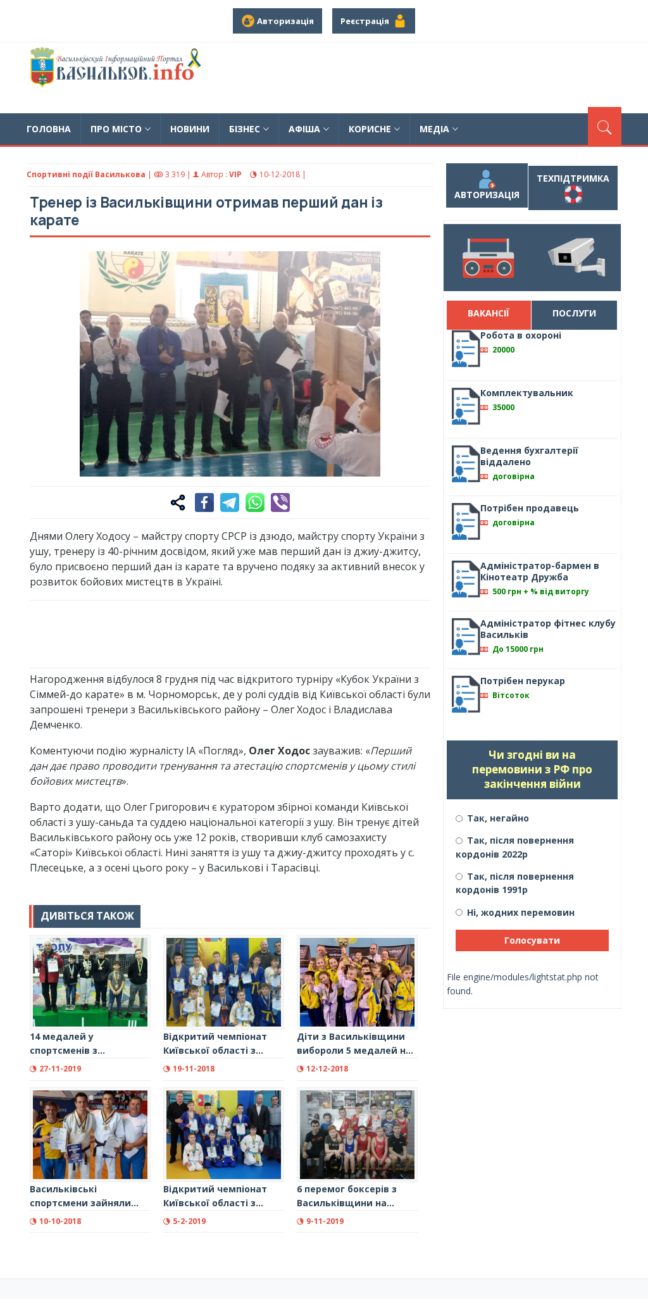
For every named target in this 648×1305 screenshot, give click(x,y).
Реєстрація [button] (366, 21)
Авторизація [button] (284, 21)
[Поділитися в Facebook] (204, 502)
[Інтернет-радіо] (488, 257)
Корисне (370, 129)
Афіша (304, 129)
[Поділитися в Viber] (280, 502)
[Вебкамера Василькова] (576, 257)
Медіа (434, 129)
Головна (49, 129)
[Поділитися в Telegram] (229, 502)
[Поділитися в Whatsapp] (255, 502)
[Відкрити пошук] (604, 126)
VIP (235, 174)
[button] (414, 268)
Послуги (574, 313)
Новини (189, 129)
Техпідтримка (573, 178)
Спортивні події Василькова (86, 174)
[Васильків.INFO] (117, 77)
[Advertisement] (260, 632)
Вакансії (488, 313)
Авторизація (487, 195)
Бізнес (244, 129)
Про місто (116, 129)
